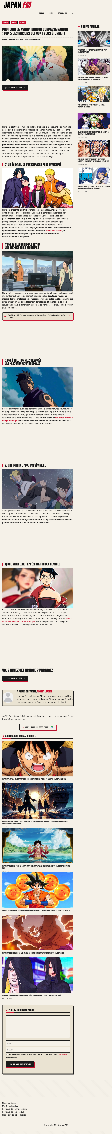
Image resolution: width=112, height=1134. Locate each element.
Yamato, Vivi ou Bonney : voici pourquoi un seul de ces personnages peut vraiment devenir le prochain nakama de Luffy (35, 823)
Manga (41, 13)
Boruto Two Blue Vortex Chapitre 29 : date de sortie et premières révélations (94, 188)
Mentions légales (10, 1106)
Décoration (62, 13)
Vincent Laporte (44, 691)
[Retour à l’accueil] (18, 4)
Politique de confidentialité (14, 1109)
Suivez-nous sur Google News (37, 727)
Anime (51, 13)
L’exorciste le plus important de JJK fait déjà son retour (92, 51)
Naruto (22, 22)
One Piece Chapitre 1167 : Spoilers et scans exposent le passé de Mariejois (93, 78)
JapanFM (63, 1125)
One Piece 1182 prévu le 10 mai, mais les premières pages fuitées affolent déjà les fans (33, 953)
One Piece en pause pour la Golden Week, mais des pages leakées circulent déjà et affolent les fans (36, 867)
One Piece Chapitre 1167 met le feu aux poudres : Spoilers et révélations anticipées (93, 160)
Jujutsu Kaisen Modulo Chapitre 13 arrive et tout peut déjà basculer (93, 133)
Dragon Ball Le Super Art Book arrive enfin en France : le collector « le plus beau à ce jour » (36, 911)
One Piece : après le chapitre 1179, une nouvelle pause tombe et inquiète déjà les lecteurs (34, 779)
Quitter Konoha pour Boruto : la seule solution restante (91, 106)
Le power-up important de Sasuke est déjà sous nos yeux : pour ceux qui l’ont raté (31, 996)
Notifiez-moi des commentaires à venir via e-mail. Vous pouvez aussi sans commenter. (36, 1056)
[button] (73, 13)
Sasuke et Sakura (54, 230)
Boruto (6, 22)
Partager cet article (16, 87)
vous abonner (62, 1055)
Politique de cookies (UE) (13, 1112)
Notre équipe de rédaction (14, 1115)
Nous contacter (9, 1103)
